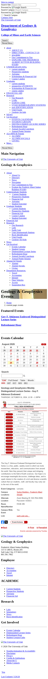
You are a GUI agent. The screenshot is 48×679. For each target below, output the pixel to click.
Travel (14, 273)
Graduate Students (14, 206)
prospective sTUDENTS (22, 86)
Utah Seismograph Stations (23, 232)
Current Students (19, 194)
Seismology (11, 612)
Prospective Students (20, 197)
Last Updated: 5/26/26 (10, 677)
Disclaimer (10, 653)
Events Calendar (19, 247)
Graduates (10, 81)
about (8, 48)
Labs (14, 228)
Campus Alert (7, 17)
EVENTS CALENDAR (22, 119)
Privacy (9, 656)
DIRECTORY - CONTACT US (25, 53)
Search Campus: (8, 10)
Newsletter (16, 182)
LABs (14, 100)
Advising (15, 74)
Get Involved (11, 117)
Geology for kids (19, 112)
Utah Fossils (17, 110)
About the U (11, 660)
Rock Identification (20, 235)
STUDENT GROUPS (21, 122)
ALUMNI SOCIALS (21, 138)
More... (9, 143)
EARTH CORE (18, 103)
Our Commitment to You (22, 57)
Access (15, 282)
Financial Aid (17, 199)
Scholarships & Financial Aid (24, 76)
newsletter (16, 55)
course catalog (18, 91)
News (14, 180)
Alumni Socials (18, 266)
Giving (15, 268)
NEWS (9, 114)
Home (9, 303)
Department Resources (16, 270)
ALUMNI (16, 136)
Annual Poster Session (21, 131)
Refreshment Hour (19, 126)
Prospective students (20, 72)
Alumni (15, 263)
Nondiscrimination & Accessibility (20, 651)
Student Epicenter (19, 204)
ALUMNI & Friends (15, 134)
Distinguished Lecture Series (24, 251)
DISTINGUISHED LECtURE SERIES (29, 124)
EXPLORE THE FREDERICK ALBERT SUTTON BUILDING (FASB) (26, 62)
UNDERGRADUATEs (16, 67)
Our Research (17, 98)
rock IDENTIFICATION (22, 107)
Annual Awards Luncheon (23, 129)
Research (10, 95)
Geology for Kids (19, 239)
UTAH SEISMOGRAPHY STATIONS (29, 105)
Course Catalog (18, 79)
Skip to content (7, 2)
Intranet (15, 278)
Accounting (17, 275)
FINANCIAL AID (14, 93)
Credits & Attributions (15, 658)
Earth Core (16, 230)
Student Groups (18, 249)
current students (18, 69)
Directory (16, 178)
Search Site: (6, 5)
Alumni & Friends (14, 261)
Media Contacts (13, 663)
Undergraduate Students (16, 192)
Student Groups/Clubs (15, 637)
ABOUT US (17, 50)
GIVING (15, 141)
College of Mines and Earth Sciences (21, 35)
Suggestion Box (18, 285)
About (9, 173)
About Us (16, 175)
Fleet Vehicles (17, 280)
